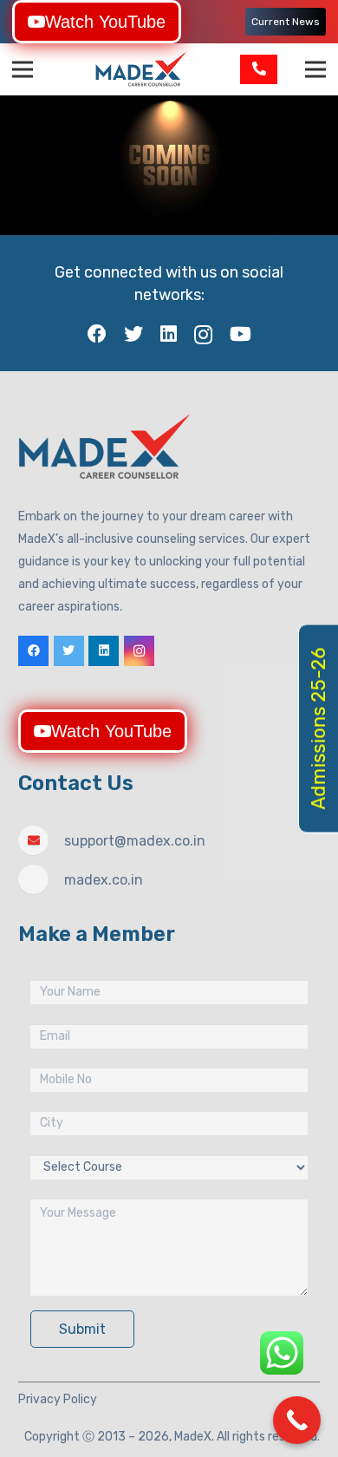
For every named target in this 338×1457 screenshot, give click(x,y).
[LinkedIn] (168, 333)
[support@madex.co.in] (41, 841)
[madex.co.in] (41, 880)
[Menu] (22, 69)
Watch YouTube (105, 21)
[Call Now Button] (297, 1420)
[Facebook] (97, 333)
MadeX (192, 1436)
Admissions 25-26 (318, 729)
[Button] (258, 69)
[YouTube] (240, 333)
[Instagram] (203, 334)
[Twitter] (133, 333)
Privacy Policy (57, 1399)
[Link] (141, 69)
